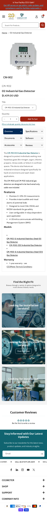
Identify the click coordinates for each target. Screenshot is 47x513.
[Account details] (36, 16)
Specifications (32, 131)
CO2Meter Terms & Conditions (19, 266)
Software (29, 138)
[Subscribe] (41, 454)
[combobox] (20, 25)
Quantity (5, 114)
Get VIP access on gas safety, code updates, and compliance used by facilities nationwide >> (23, 6)
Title (4, 102)
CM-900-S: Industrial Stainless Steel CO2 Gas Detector (25, 253)
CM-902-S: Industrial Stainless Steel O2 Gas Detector (24, 240)
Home (4, 33)
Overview (9, 131)
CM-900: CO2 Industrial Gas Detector (25, 245)
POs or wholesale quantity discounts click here (18, 124)
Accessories (10, 145)
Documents (10, 138)
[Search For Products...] (42, 25)
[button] (3, 16)
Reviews (29, 145)
